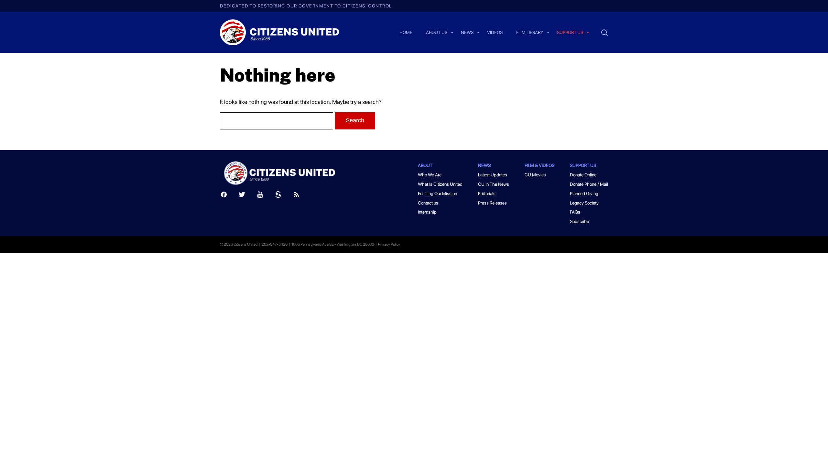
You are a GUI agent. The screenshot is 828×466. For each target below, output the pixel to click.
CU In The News (493, 184)
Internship (427, 212)
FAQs (575, 212)
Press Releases (492, 202)
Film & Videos (539, 165)
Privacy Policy (389, 244)
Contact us (428, 202)
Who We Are (429, 174)
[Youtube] (260, 196)
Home (405, 32)
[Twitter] (242, 196)
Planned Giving (584, 193)
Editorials (487, 193)
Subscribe (579, 221)
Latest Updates (492, 174)
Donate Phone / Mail (589, 184)
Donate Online (583, 174)
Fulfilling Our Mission (437, 193)
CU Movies (535, 174)
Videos (495, 32)
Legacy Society (584, 202)
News (467, 32)
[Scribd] (278, 196)
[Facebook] (224, 196)
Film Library (529, 32)
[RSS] (296, 196)
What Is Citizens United (440, 184)
